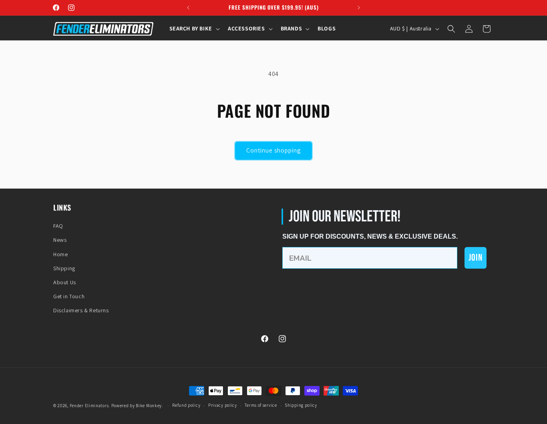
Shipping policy (301, 405)
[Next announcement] (359, 7)
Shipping (64, 268)
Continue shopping (273, 150)
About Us (64, 282)
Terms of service (261, 405)
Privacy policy (222, 405)
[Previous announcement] (188, 7)
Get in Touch (68, 296)
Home (60, 254)
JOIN (476, 257)
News (59, 239)
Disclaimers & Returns (81, 310)
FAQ (58, 225)
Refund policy (186, 405)
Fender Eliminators (89, 405)
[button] (194, 28)
